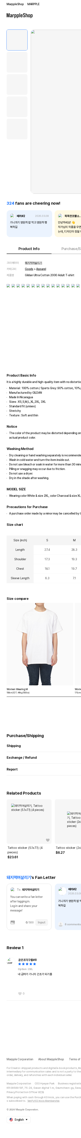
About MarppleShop (51, 1059)
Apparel (41, 269)
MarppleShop (15, 4)
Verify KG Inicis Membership (43, 1100)
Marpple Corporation (20, 1059)
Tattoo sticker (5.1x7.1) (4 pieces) (25, 850)
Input (41, 922)
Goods (29, 269)
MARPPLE (33, 4)
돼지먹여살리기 (33, 262)
